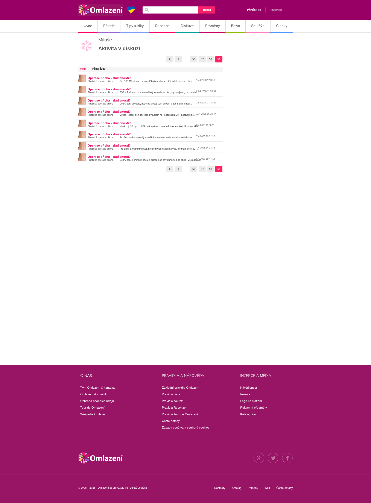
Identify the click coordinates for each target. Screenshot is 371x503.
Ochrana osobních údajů (97, 401)
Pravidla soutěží (173, 401)
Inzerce (245, 394)
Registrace (275, 9)
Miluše (105, 39)
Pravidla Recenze (174, 407)
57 (202, 59)
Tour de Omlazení (92, 407)
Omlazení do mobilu (94, 394)
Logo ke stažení (251, 401)
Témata (82, 69)
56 (193, 59)
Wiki (267, 487)
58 (210, 59)
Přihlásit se (254, 9)
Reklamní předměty (253, 407)
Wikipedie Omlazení (93, 414)
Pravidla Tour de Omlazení (180, 414)
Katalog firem (249, 414)
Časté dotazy (171, 421)
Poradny (253, 487)
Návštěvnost (248, 387)
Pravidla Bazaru (172, 394)
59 (218, 59)
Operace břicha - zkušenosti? (109, 78)
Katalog (236, 487)
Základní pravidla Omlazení (180, 387)
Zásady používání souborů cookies (185, 427)
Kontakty (219, 487)
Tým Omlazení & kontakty (97, 387)
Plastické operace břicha (100, 81)
